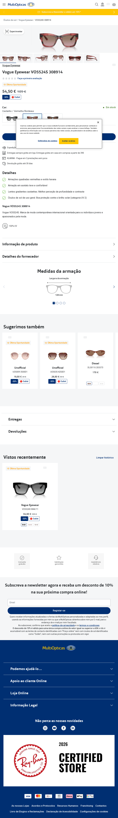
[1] (54, 303)
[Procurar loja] (102, 4)
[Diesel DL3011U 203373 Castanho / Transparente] (89, 383)
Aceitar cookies (68, 141)
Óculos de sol (10, 20)
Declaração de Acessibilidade (62, 811)
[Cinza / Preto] (12, 118)
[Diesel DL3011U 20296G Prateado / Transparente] (101, 383)
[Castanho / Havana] (52, 118)
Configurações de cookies (94, 811)
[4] (64, 303)
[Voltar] (4, 12)
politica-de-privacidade (63, 625)
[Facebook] (63, 728)
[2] (57, 303)
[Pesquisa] (96, 4)
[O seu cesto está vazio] (114, 4)
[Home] (21, 4)
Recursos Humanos (67, 805)
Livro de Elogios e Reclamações (27, 811)
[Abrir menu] (4, 4)
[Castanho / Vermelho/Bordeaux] (32, 118)
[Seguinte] (114, 12)
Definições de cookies (47, 141)
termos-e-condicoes (89, 625)
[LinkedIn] (73, 728)
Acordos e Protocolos (43, 805)
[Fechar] (98, 122)
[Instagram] (45, 728)
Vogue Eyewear (26, 20)
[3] (61, 303)
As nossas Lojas (20, 805)
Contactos (100, 805)
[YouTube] (54, 728)
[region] (59, 134)
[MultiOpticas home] (59, 648)
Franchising (87, 805)
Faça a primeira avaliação (30, 78)
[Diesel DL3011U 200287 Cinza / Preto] (95, 383)
